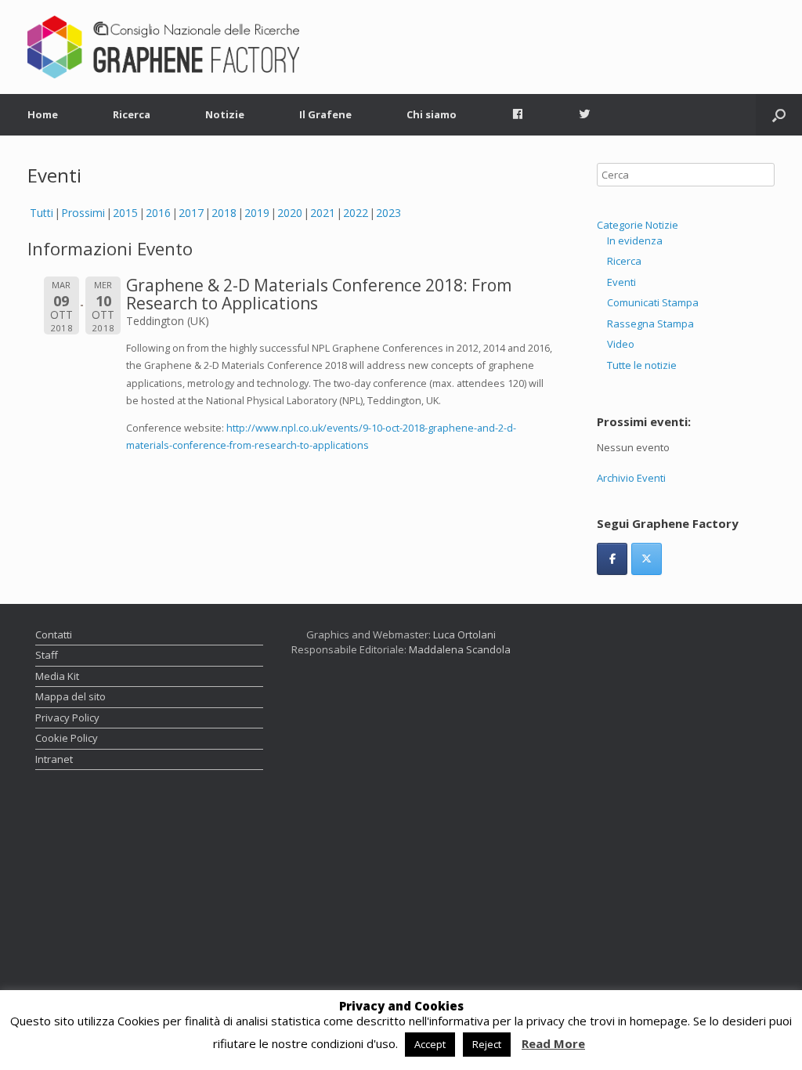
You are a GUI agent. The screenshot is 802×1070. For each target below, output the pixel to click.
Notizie (224, 114)
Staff (46, 655)
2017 (191, 212)
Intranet (54, 759)
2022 (355, 212)
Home (42, 114)
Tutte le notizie (642, 365)
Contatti (53, 634)
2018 (224, 212)
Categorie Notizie (637, 225)
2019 (256, 212)
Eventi (621, 282)
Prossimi (83, 212)
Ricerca (131, 114)
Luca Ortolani (464, 634)
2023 (388, 212)
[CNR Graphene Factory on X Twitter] (646, 559)
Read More (553, 1043)
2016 (158, 212)
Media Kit (57, 676)
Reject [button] (486, 1044)
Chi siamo (431, 114)
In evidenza (635, 240)
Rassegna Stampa (650, 323)
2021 (322, 212)
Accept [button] (430, 1044)
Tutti (41, 212)
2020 (289, 212)
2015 (125, 212)
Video (620, 344)
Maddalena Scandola (460, 649)
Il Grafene (325, 114)
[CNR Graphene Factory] (163, 47)
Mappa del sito (70, 696)
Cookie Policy (66, 738)
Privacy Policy (67, 717)
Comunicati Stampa (653, 302)
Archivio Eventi (631, 478)
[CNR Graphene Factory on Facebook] (612, 559)
